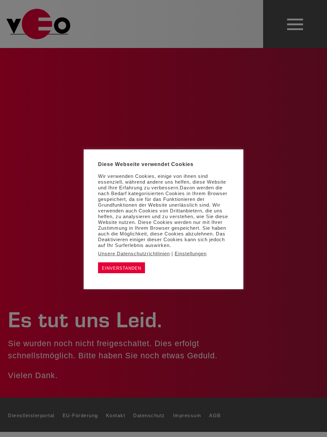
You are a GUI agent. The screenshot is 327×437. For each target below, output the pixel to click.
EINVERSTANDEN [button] (121, 268)
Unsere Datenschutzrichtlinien (134, 253)
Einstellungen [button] (191, 253)
